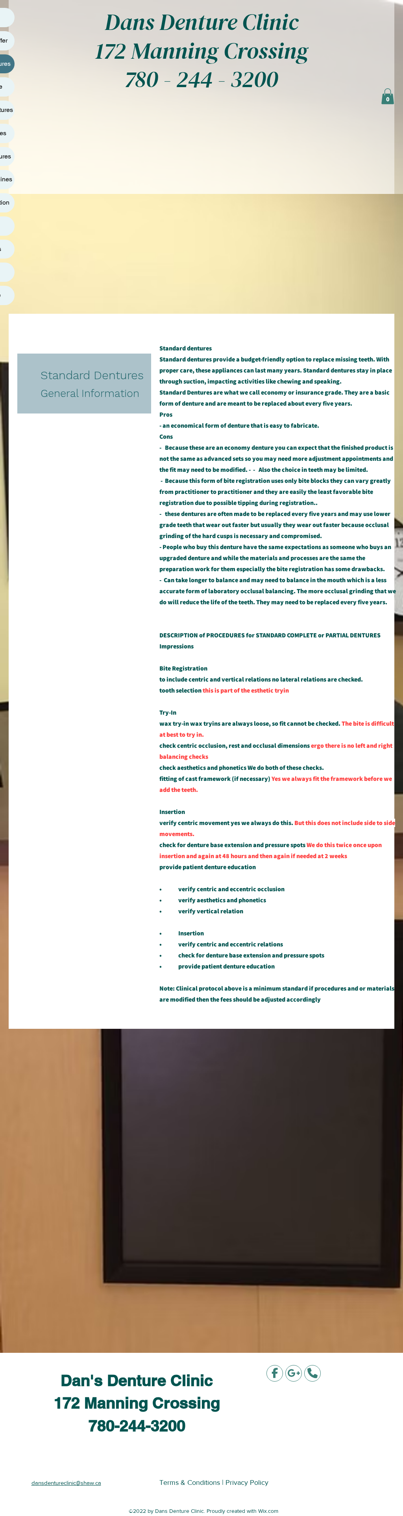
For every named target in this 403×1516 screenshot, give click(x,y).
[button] (387, 96)
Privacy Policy (247, 1482)
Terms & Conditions (190, 1482)
